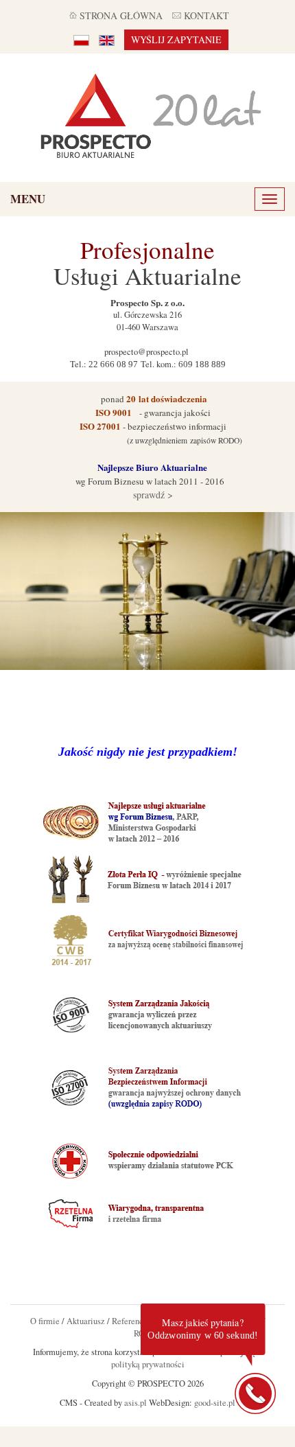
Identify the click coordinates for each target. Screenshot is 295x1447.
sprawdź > (151, 494)
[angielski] (107, 40)
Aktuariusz (86, 1321)
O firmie (45, 1321)
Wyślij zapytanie (176, 39)
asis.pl (135, 1403)
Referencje (131, 1321)
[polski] (81, 40)
